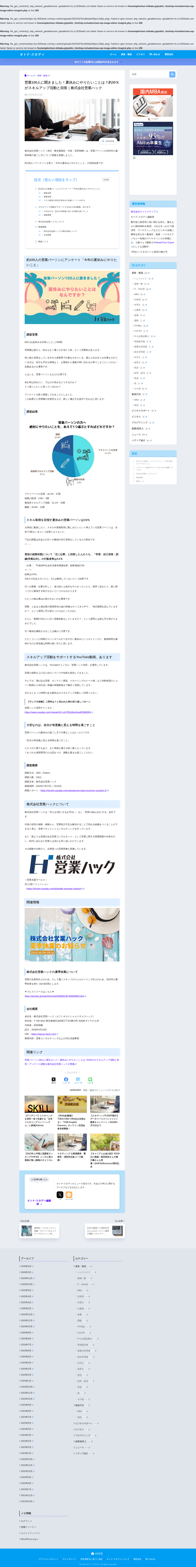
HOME (98, 1553)
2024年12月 (27, 1314)
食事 (138, 315)
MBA (138, 294)
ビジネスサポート (143, 410)
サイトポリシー (70, 1559)
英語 (138, 368)
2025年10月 (27, 1284)
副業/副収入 (139, 428)
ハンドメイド (142, 278)
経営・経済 (141, 373)
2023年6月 (26, 1423)
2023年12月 (27, 1387)
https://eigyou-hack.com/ (43, 1034)
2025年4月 (26, 1296)
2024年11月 (27, 1320)
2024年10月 (27, 1326)
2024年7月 (26, 1344)
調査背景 (47, 193)
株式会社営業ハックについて (51, 221)
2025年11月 (27, 1278)
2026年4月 (26, 1266)
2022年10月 (27, 1471)
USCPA (139, 331)
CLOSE (106, 180)
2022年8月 (26, 1483)
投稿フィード (27, 1527)
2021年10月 (27, 1501)
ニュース (102, 1090)
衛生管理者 (141, 352)
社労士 (139, 357)
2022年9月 (26, 1477)
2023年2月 (26, 1447)
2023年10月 (27, 1399)
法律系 (139, 299)
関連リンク (43, 241)
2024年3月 (26, 1369)
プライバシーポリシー (49, 1559)
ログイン (25, 1521)
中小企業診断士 (143, 336)
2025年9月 (26, 1290)
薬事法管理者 (142, 347)
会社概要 (47, 234)
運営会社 (169, 54)
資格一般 (140, 284)
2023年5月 (26, 1429)
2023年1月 (26, 1453)
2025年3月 (26, 1302)
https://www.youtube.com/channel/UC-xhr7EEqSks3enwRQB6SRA (58, 712)
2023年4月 (26, 1435)
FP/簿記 (139, 326)
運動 (137, 320)
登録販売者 (141, 341)
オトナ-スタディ (33, 54)
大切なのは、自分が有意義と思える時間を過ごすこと (66, 211)
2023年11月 (27, 1393)
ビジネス (140, 54)
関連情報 (42, 226)
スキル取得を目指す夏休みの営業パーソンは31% (64, 200)
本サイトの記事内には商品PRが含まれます (97, 62)
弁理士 (139, 305)
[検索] (172, 74)
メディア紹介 (140, 440)
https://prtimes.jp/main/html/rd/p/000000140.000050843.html (54, 996)
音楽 (138, 378)
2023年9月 (26, 1405)
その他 (114, 1090)
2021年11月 (27, 1495)
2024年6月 (26, 1350)
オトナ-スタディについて (118, 1559)
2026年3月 (26, 1272)
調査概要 (47, 214)
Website (68, 1199)
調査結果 (47, 196)
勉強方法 (138, 394)
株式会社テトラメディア (143, 211)
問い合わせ (154, 54)
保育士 (139, 362)
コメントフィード (29, 1533)
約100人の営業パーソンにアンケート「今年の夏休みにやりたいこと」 (69, 188)
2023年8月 (26, 1411)
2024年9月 (26, 1332)
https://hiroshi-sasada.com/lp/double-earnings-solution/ (54, 888)
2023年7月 (26, 1417)
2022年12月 (27, 1459)
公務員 (139, 310)
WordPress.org (28, 1539)
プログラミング (141, 422)
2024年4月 (26, 1363)
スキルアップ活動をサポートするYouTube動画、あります (64, 206)
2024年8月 (26, 1338)
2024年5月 (26, 1357)
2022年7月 (26, 1489)
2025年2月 (26, 1308)
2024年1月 (26, 1381)
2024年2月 (26, 1375)
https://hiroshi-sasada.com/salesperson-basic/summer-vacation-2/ (74, 790)
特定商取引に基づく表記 (92, 1559)
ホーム (113, 54)
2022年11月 (27, 1465)
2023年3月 (26, 1441)
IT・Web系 (141, 289)
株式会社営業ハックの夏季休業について (60, 231)
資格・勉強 (126, 54)
